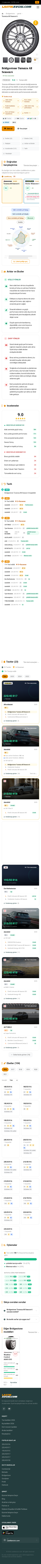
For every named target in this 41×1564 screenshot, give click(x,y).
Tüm (4, 676)
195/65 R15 (6, 1451)
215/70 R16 (27, 1198)
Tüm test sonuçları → (31, 662)
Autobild (7, 505)
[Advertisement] (20, 633)
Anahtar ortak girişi (8, 1502)
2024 (20, 676)
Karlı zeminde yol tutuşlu (20, 214)
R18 (20, 1069)
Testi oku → (33, 773)
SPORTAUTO (9, 548)
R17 (12, 1069)
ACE (6, 541)
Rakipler (7, 143)
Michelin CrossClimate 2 (15, 1040)
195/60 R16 (27, 1120)
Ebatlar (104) (28, 138)
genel (19, 13)
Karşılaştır (23, 128)
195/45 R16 (8, 1103)
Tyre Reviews (9, 528)
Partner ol (5, 1506)
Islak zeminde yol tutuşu (20, 210)
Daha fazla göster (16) (21, 1055)
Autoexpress (9, 597)
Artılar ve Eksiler (29, 143)
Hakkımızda (6, 1516)
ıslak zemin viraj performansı (31, 107)
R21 (5, 1074)
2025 (12, 676)
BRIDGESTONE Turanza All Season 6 (19, 945)
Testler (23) (8, 138)
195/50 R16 (27, 1103)
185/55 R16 (27, 1087)
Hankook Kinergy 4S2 (14, 994)
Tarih (25, 148)
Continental (6, 1469)
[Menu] (38, 7)
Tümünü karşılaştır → (31, 165)
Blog (3, 1499)
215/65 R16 (8, 1198)
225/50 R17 (6, 1454)
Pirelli (4, 1482)
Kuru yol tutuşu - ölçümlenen (12, 113)
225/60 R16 (27, 1212)
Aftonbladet (8, 568)
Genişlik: (4, 1080)
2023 (27, 676)
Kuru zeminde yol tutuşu (16, 218)
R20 (35, 1069)
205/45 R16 (8, 1140)
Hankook (5, 1485)
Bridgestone (10, 13)
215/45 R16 (27, 1162)
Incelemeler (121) (11, 148)
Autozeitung (8, 545)
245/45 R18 (6, 1460)
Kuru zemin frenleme (31, 101)
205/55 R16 (27, 1140)
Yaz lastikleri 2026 (8, 1420)
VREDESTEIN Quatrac (14, 942)
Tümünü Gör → (33, 1332)
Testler (8, 118)
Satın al (9, 128)
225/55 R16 (8, 1212)
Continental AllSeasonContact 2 (18, 717)
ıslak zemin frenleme (12, 101)
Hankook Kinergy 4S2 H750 (16, 948)
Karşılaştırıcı (6, 1434)
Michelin (5, 1472)
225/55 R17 (6, 1457)
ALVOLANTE (8, 537)
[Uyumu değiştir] (37, 54)
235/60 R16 (8, 1229)
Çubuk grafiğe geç (22, 261)
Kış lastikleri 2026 (8, 1423)
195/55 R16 (8, 1120)
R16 (5, 1069)
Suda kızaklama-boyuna (12, 107)
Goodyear (5, 1478)
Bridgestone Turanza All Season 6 (19, 712)
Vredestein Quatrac (14, 767)
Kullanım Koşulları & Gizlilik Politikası (14, 1509)
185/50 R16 (8, 1087)
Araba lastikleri (7, 1430)
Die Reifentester (10, 579)
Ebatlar (20, 118)
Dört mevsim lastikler (9, 1427)
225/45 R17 (6, 1447)
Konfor (27, 113)
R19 (28, 1069)
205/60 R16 (8, 1162)
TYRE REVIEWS (7, 533)
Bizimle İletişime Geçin (10, 1495)
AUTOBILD (8, 525)
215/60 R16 (27, 1181)
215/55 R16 (8, 1181)
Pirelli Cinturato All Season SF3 (17, 714)
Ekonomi (30, 218)
